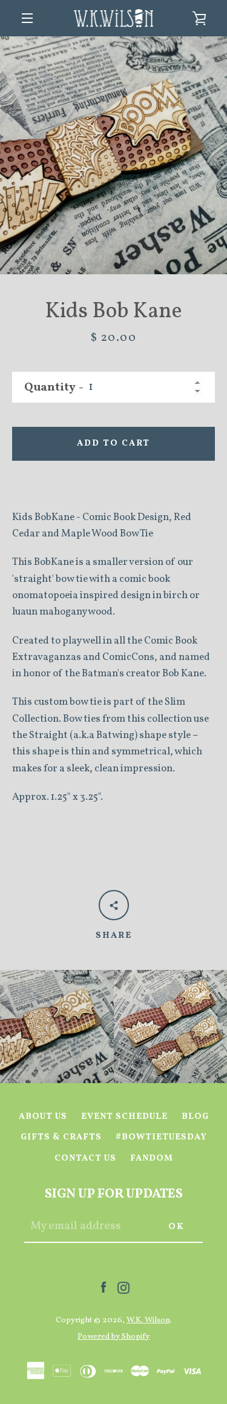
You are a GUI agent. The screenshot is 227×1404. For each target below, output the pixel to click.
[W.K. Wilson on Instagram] (123, 1287)
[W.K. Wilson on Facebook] (103, 1287)
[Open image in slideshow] (113, 155)
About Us (43, 1116)
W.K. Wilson (148, 1320)
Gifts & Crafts (61, 1137)
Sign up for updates (114, 1194)
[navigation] (27, 18)
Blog (195, 1116)
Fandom (151, 1158)
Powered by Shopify (113, 1336)
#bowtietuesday (161, 1137)
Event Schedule (124, 1116)
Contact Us (85, 1158)
